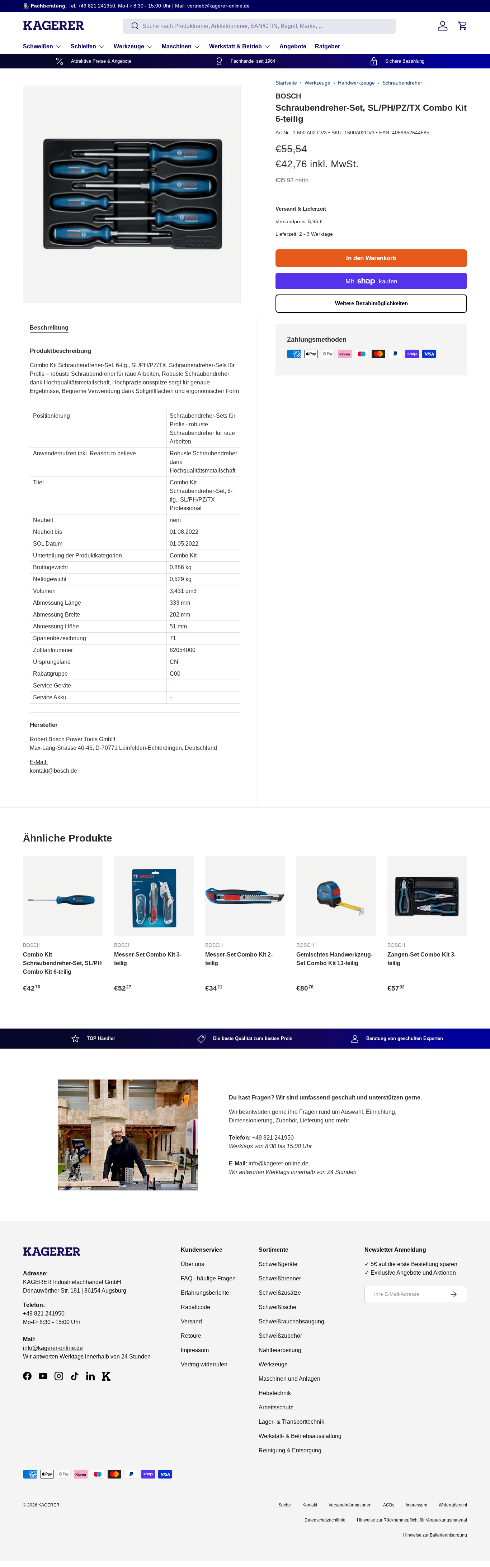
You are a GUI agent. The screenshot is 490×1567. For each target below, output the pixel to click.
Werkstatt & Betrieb (235, 46)
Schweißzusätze (280, 1293)
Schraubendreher (402, 83)
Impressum (195, 1350)
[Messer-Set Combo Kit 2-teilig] (245, 896)
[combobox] (259, 25)
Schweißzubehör (280, 1336)
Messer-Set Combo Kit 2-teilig (239, 959)
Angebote (292, 46)
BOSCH (288, 96)
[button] (463, 26)
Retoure (191, 1336)
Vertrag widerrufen (204, 1364)
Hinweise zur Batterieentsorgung (435, 1535)
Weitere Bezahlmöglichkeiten (371, 303)
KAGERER (49, 1505)
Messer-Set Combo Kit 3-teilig (148, 959)
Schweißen (38, 46)
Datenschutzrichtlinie (325, 1520)
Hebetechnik (275, 1393)
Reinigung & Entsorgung (290, 1450)
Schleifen (83, 46)
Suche (284, 1505)
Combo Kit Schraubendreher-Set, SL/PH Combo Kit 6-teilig (62, 963)
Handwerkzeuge (356, 83)
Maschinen (177, 46)
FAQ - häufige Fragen (208, 1278)
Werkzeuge (129, 46)
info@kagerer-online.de (53, 1348)
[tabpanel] (135, 558)
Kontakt (309, 1505)
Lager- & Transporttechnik (291, 1422)
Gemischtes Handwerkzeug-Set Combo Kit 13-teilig (334, 959)
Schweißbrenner (280, 1278)
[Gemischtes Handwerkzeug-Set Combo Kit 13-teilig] (336, 896)
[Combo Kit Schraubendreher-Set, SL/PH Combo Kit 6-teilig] (63, 896)
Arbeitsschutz (276, 1407)
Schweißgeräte (278, 1264)
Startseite (286, 83)
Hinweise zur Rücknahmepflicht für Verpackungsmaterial (412, 1520)
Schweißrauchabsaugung (291, 1321)
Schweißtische (277, 1307)
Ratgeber (327, 46)
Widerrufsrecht (453, 1505)
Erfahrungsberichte (205, 1293)
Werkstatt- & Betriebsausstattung (300, 1436)
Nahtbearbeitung (280, 1350)
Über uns (192, 1264)
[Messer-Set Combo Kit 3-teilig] (154, 896)
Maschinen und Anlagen (289, 1379)
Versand (191, 1321)
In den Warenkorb (371, 258)
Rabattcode (195, 1307)
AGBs (388, 1505)
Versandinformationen (350, 1505)
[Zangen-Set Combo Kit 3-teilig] (427, 896)
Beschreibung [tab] (49, 328)
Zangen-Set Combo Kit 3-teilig (421, 959)
